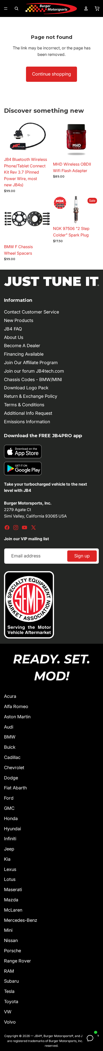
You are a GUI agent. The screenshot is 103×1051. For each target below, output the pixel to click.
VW (8, 1011)
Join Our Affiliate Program (31, 362)
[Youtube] (25, 527)
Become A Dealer (22, 345)
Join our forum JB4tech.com (34, 371)
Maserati (13, 889)
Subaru (11, 981)
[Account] (86, 8)
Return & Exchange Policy (30, 396)
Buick (10, 747)
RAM (9, 971)
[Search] (16, 8)
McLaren (13, 910)
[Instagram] (16, 527)
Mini (8, 930)
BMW (10, 736)
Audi (8, 727)
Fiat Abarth (15, 787)
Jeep (9, 848)
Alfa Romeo (16, 706)
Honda (11, 818)
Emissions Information (27, 421)
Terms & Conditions (24, 404)
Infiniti (10, 838)
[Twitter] (33, 527)
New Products (18, 320)
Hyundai (12, 828)
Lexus (10, 869)
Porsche (12, 950)
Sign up (82, 555)
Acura (10, 696)
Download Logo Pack (26, 387)
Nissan (11, 940)
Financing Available (24, 354)
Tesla (9, 991)
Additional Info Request (28, 413)
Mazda (11, 899)
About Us (13, 337)
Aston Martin (17, 716)
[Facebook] (7, 527)
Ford (9, 798)
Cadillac (12, 757)
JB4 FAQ (13, 328)
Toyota (11, 1001)
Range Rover (17, 960)
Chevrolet (14, 767)
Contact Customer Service (31, 312)
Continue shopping (51, 74)
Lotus (10, 879)
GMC (9, 808)
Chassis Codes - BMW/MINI (33, 379)
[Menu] (6, 8)
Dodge (11, 777)
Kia (7, 859)
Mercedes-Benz (20, 920)
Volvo (10, 1022)
